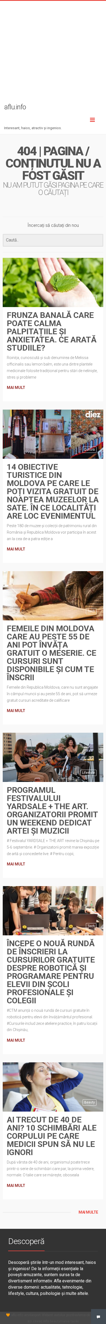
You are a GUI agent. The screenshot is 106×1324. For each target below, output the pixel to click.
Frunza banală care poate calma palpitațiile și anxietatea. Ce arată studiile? (51, 331)
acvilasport (32, 1315)
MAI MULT (16, 387)
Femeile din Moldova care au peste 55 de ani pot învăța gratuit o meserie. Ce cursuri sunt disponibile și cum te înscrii (51, 653)
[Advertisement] (53, 54)
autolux (59, 1315)
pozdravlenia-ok (78, 1315)
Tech (91, 611)
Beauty (89, 298)
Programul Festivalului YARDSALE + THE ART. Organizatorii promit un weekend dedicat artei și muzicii (52, 810)
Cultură (89, 449)
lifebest (47, 1315)
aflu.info (17, 1315)
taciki (75, 1321)
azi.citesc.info (38, 1321)
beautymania (60, 1321)
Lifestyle (88, 773)
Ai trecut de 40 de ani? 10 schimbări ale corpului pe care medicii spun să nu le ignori (51, 1136)
